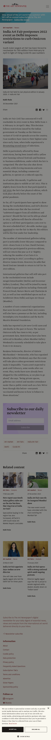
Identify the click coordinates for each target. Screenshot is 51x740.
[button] (24, 736)
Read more (13, 723)
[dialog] (25, 723)
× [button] (48, 708)
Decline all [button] (36, 729)
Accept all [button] (13, 729)
